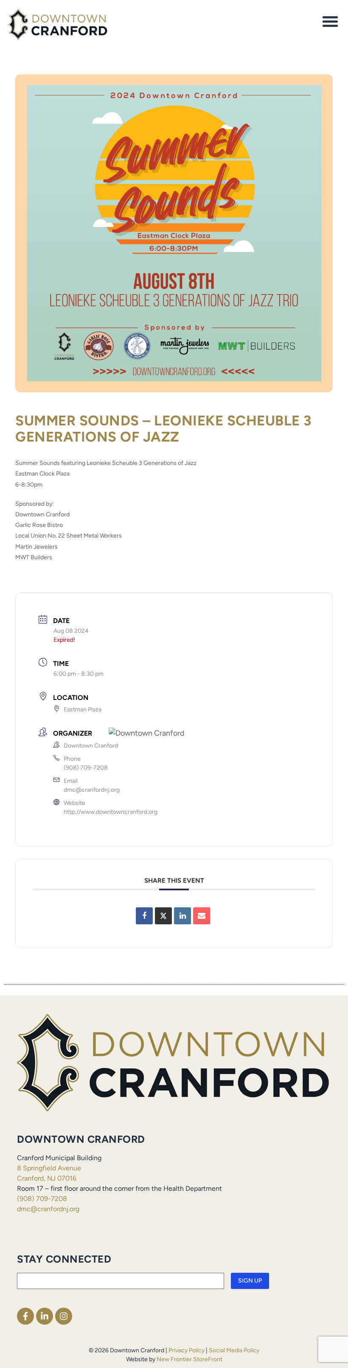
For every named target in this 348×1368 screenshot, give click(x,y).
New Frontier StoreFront (189, 1359)
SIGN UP (250, 1280)
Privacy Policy (186, 1350)
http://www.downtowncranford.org (110, 812)
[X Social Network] (163, 915)
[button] (330, 21)
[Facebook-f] (25, 1316)
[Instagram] (63, 1316)
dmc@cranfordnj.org (92, 789)
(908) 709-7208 (86, 767)
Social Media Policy (234, 1350)
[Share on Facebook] (144, 915)
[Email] (201, 915)
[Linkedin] (182, 915)
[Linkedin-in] (44, 1316)
